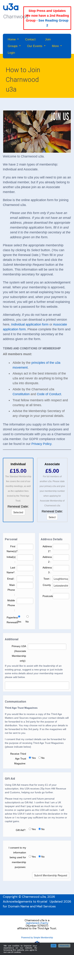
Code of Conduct (49, 394)
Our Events (34, 46)
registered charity (37, 923)
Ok (53, 946)
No (27, 621)
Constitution (21, 394)
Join (48, 39)
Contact (30, 39)
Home (12, 39)
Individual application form (29, 324)
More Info (64, 946)
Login (11, 52)
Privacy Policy (41, 444)
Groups (13, 46)
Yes (19, 621)
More (55, 46)
